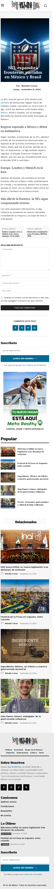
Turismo (5, 844)
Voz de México (14, 766)
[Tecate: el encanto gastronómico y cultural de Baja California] (8, 503)
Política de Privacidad (32, 874)
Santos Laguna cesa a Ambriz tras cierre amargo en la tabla (12, 234)
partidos (5, 102)
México (4, 112)
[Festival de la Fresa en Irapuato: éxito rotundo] (8, 464)
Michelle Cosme (29, 86)
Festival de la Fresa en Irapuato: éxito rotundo (32, 464)
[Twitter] (22, 328)
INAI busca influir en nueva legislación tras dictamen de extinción (30, 451)
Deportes (23, 62)
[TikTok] (19, 787)
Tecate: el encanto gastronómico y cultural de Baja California (33, 503)
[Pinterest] (28, 328)
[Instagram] (11, 787)
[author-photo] (2, 573)
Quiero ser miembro (23, 359)
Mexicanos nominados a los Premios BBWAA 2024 (37, 234)
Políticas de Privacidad (36, 365)
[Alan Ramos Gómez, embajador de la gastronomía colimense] (8, 490)
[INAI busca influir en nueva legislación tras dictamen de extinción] (8, 452)
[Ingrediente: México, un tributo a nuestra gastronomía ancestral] (8, 477)
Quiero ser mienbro (23, 868)
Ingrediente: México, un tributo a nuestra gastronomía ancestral (32, 477)
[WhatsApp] (34, 328)
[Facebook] (15, 328)
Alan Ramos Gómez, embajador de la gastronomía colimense (32, 490)
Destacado (6, 834)
